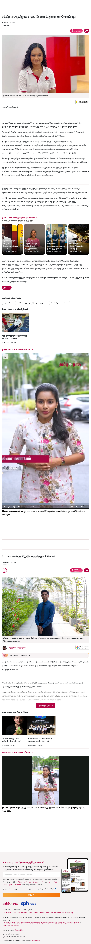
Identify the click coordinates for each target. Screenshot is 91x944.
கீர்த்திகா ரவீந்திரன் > (17, 647)
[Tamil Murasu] (11, 903)
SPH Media (36, 940)
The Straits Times (9, 912)
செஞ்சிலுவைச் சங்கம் (59, 303)
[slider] (45, 504)
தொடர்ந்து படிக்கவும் (45, 705)
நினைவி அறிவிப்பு (11, 925)
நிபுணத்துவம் (41, 303)
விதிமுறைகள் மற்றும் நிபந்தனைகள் (30, 882)
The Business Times (24, 912)
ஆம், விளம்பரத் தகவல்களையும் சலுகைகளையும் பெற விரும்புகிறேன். (30, 889)
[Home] (28, 903)
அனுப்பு (31, 894)
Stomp (70, 912)
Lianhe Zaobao (39, 912)
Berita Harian (51, 912)
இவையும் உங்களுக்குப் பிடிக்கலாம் (18, 217)
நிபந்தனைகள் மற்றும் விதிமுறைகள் (32, 922)
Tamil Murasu (62, 912)
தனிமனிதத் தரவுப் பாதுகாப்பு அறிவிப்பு (64, 922)
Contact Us (19, 930)
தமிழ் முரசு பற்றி (9, 922)
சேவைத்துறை (24, 303)
